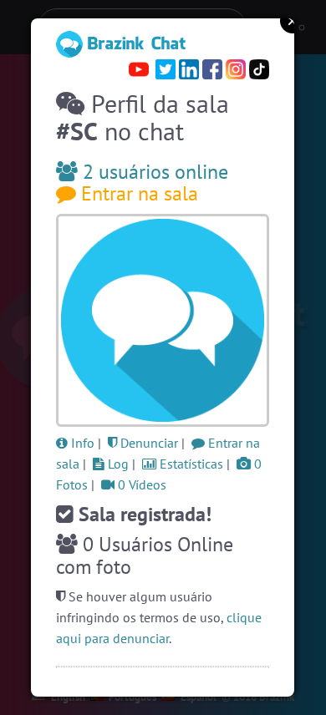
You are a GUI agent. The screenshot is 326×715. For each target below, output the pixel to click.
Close (292, 20)
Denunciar (147, 442)
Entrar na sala (137, 193)
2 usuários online (153, 172)
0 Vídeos (140, 484)
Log (116, 463)
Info (81, 442)
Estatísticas (189, 463)
